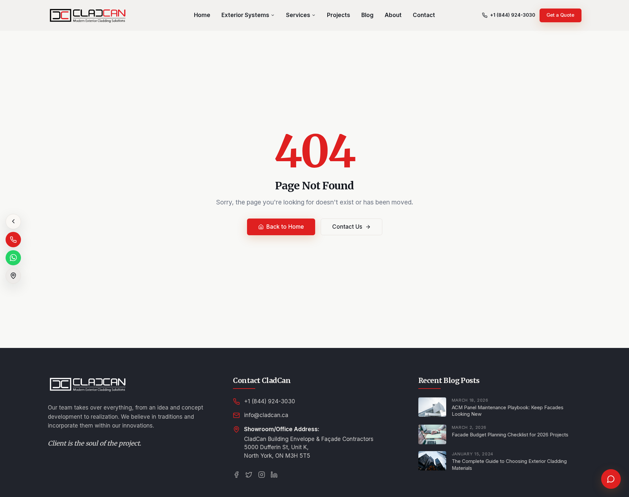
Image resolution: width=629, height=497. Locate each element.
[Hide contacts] (13, 221)
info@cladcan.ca (266, 415)
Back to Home (285, 226)
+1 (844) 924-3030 (269, 401)
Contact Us (347, 226)
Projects (338, 15)
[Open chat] (611, 479)
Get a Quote (560, 15)
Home (202, 15)
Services (298, 15)
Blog (367, 15)
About (393, 15)
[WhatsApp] (13, 257)
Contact (424, 15)
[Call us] (13, 239)
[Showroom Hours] (13, 275)
